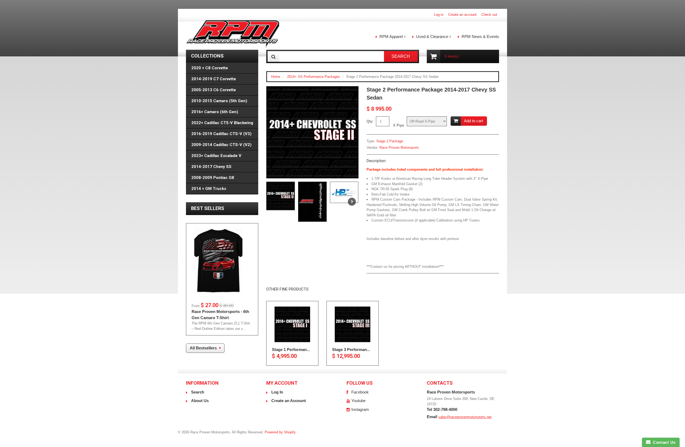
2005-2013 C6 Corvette (213, 89)
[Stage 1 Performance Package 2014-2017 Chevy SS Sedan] (292, 324)
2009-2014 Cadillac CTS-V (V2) (221, 144)
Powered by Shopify (280, 432)
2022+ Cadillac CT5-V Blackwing (222, 122)
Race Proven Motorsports (399, 148)
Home (275, 77)
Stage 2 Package (389, 141)
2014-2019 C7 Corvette (213, 79)
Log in (438, 15)
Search (197, 392)
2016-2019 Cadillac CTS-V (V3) (221, 133)
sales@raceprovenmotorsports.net (465, 417)
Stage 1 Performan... (291, 349)
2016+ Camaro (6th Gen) (214, 111)
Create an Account (288, 400)
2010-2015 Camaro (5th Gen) (219, 100)
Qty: (370, 121)
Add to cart (473, 121)
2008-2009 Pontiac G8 (212, 177)
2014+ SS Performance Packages (313, 77)
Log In (277, 392)
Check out (489, 15)
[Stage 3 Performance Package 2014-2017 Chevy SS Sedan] (352, 324)
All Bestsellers (203, 348)
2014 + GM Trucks (208, 188)
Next (352, 202)
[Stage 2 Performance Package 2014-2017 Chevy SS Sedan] (312, 132)
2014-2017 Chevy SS (211, 166)
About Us (200, 400)
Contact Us (663, 442)
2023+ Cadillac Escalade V (216, 155)
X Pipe (398, 125)
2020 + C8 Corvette (209, 68)
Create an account (462, 15)
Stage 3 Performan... (351, 349)
